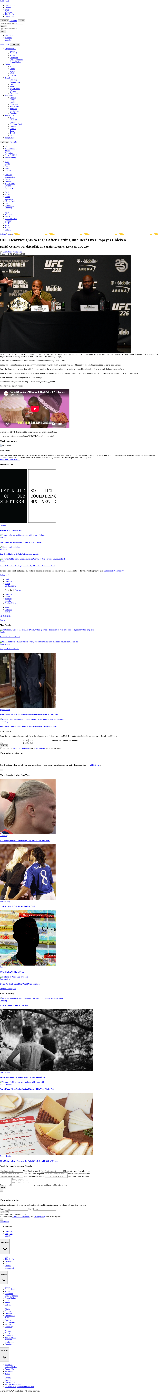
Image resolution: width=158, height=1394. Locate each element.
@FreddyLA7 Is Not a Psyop (12, 972)
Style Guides (15, 89)
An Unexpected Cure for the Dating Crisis (17, 906)
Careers (8, 1380)
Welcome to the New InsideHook (11, 530)
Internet (13, 75)
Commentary (15, 82)
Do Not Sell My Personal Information (19, 1387)
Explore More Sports (8, 989)
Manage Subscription (13, 1384)
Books (12, 69)
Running (13, 113)
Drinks (12, 51)
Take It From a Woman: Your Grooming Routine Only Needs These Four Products (28, 726)
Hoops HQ (9, 16)
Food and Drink (16, 124)
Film (11, 66)
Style (7, 10)
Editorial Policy (11, 1367)
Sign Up (4, 746)
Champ (8, 1266)
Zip (24, 743)
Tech (12, 131)
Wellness (8, 12)
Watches (13, 91)
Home (12, 122)
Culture (8, 7)
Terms (7, 1374)
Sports (10, 234)
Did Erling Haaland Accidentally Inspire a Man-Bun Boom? (25, 841)
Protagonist (9, 1268)
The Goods (9, 14)
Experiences (9, 5)
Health (12, 102)
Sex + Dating (5, 901)
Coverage (8, 1261)
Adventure (14, 58)
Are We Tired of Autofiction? (10, 637)
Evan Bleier (7, 252)
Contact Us (9, 1369)
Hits (6, 1257)
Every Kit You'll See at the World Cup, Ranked (20, 984)
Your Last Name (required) (33, 1176)
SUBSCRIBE (10, 586)
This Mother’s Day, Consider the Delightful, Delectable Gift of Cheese (29, 1161)
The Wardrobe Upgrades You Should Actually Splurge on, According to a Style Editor (29, 714)
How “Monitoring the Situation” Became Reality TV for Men (21, 542)
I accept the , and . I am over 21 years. (32, 748)
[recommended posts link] (28, 833)
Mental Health (15, 106)
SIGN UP (4, 1212)
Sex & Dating (15, 62)
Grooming (14, 93)
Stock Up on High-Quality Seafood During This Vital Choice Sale (27, 1089)
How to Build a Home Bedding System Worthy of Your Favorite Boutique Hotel (27, 566)
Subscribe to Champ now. (114, 571)
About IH (8, 1365)
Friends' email (5, 1185)
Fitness (12, 100)
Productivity (14, 111)
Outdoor (13, 126)
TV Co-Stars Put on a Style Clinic (14, 1005)
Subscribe (13, 21)
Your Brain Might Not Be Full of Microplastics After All (19, 554)
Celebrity (13, 80)
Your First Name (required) (33, 1174)
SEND (3, 1188)
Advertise (8, 1371)
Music (12, 73)
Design (12, 71)
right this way (94, 765)
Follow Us (4, 21)
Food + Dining (15, 53)
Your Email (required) (31, 1171)
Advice (13, 98)
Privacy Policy (39, 748)
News (12, 84)
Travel (12, 55)
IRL (6, 1263)
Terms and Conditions (21, 748)
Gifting (12, 135)
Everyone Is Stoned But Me (9, 649)
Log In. (18, 590)
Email (25, 740)
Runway (13, 86)
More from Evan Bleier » (10, 460)
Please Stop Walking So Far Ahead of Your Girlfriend (22, 1077)
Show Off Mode (16, 60)
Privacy (8, 1378)
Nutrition (13, 109)
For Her (13, 129)
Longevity (14, 104)
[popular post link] (47, 630)
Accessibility (10, 1382)
